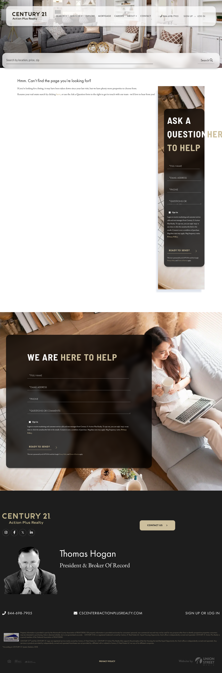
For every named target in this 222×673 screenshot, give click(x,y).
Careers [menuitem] (119, 16)
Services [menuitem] (75, 16)
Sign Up (188, 16)
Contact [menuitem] (145, 16)
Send (179, 251)
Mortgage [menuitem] (104, 16)
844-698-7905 (170, 16)
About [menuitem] (131, 16)
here (58, 94)
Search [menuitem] (60, 16)
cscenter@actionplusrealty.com (110, 613)
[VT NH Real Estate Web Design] (196, 661)
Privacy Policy (172, 236)
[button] (206, 60)
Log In (201, 16)
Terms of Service (182, 260)
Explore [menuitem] (90, 16)
